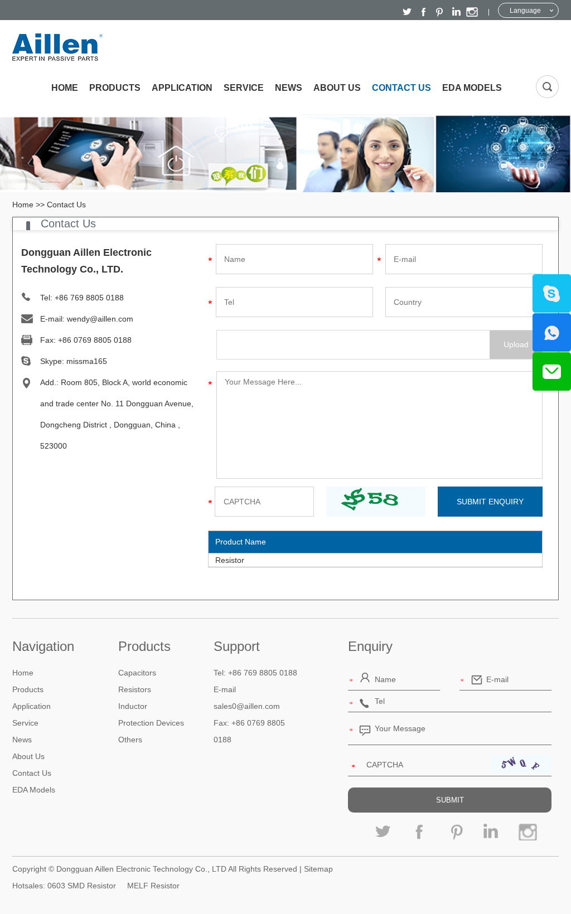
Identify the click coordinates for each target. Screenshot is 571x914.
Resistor (229, 560)
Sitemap (318, 868)
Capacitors (137, 672)
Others (130, 739)
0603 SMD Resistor (81, 885)
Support (237, 646)
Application (182, 88)
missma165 (86, 361)
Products (115, 88)
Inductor (132, 706)
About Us (337, 88)
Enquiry (370, 646)
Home (64, 88)
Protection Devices (151, 722)
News (288, 88)
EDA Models (472, 88)
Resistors (134, 689)
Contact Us (401, 88)
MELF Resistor (153, 885)
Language (525, 10)
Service (244, 88)
